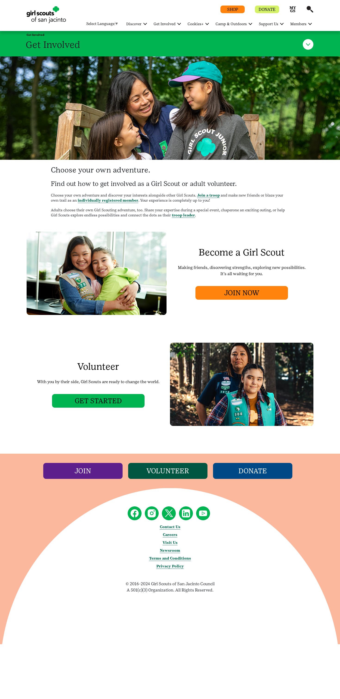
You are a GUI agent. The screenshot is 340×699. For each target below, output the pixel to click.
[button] (292, 11)
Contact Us (170, 527)
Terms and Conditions (170, 558)
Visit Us (170, 542)
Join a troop (208, 195)
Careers (170, 535)
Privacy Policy (170, 566)
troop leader (183, 215)
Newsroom (170, 550)
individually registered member (108, 200)
